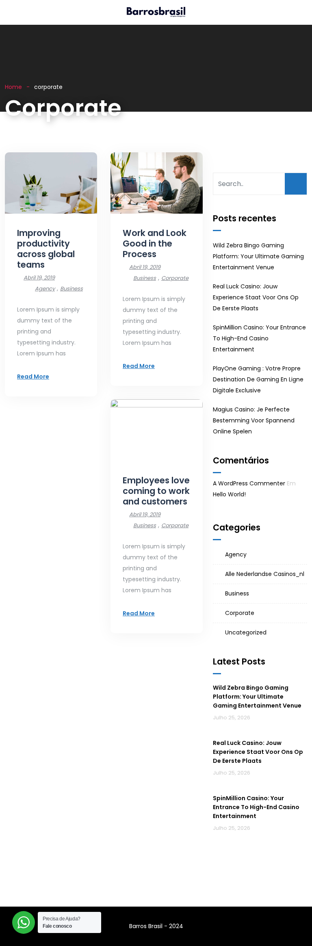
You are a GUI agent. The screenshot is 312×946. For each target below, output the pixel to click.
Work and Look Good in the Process (154, 243)
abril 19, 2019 (39, 277)
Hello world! (229, 494)
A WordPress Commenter (249, 483)
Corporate (174, 278)
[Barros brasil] (156, 13)
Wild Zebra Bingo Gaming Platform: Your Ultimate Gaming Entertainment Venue (258, 256)
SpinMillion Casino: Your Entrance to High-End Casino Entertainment (259, 338)
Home (13, 87)
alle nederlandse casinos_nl (264, 574)
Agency (45, 288)
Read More (33, 376)
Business (71, 288)
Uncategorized (245, 632)
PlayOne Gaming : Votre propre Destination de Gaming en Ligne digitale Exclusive (258, 379)
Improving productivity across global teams (46, 249)
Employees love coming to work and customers (156, 490)
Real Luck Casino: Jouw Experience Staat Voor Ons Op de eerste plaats (256, 297)
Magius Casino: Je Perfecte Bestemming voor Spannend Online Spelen (254, 420)
